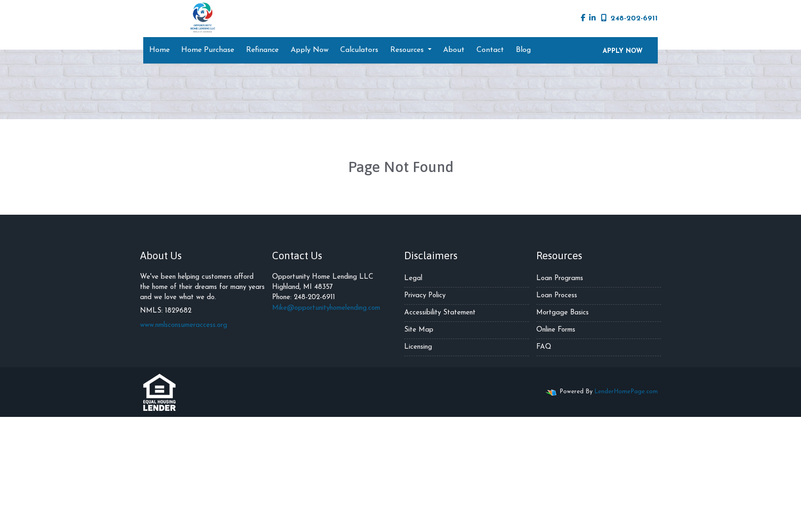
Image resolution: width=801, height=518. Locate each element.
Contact (490, 50)
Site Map (418, 329)
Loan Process (556, 295)
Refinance (262, 50)
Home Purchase (207, 50)
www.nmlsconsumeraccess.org (183, 325)
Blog (523, 50)
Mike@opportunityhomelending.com (326, 308)
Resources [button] (408, 50)
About (453, 50)
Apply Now (310, 50)
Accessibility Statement (440, 312)
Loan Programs (559, 278)
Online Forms (555, 329)
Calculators (359, 50)
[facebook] (583, 18)
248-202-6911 (634, 18)
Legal (413, 278)
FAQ (543, 347)
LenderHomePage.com (626, 392)
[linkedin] (592, 18)
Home (159, 50)
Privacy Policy (424, 295)
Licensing (418, 347)
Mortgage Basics (562, 312)
